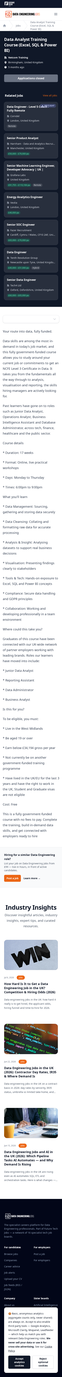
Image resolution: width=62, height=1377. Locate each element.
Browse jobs (11, 1254)
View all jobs (50, 95)
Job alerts (9, 1272)
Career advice (12, 1266)
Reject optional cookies (43, 1362)
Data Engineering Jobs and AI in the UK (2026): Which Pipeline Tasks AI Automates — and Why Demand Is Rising (28, 1158)
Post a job (12, 878)
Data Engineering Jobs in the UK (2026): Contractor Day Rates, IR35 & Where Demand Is (30, 1072)
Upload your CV (13, 1278)
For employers (42, 1260)
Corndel (14, 116)
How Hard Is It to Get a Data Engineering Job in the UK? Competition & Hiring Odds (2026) (29, 988)
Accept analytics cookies (19, 1362)
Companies (10, 1260)
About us (9, 1305)
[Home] (4, 25)
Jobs (18, 25)
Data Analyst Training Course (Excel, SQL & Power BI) (42, 26)
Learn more (32, 878)
